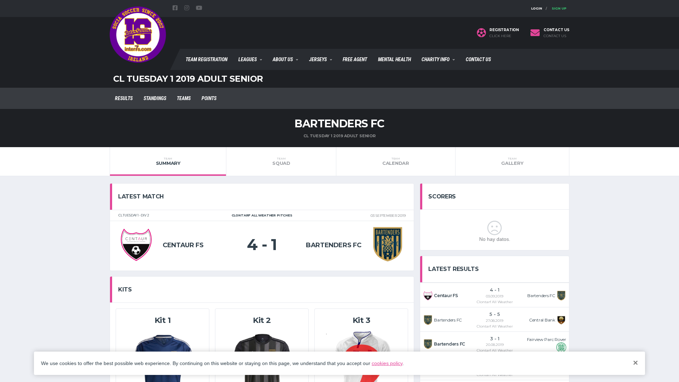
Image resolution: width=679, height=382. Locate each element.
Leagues (247, 59)
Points (209, 98)
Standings (155, 98)
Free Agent (355, 59)
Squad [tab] (281, 161)
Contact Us (478, 59)
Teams (184, 98)
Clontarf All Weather (495, 302)
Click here (500, 36)
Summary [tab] (168, 161)
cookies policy (387, 363)
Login (536, 8)
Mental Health (394, 59)
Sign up (559, 8)
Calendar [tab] (395, 161)
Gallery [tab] (512, 161)
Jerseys (318, 59)
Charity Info (435, 59)
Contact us (555, 36)
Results (124, 98)
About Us (283, 59)
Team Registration (206, 59)
